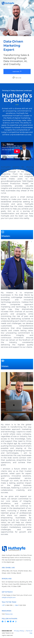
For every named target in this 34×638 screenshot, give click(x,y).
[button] (29, 2)
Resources (9, 614)
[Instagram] (5, 621)
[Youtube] (8, 621)
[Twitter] (13, 621)
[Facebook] (2, 621)
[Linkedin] (10, 621)
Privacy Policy (19, 631)
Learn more (16, 71)
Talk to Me (18, 77)
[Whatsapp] (16, 621)
